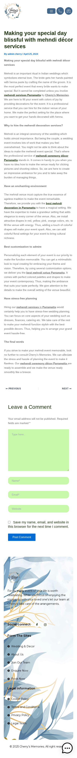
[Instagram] (45, 624)
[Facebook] (37, 624)
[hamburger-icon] (51, 11)
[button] (67, 748)
